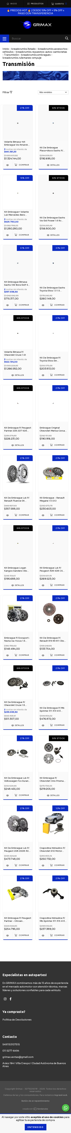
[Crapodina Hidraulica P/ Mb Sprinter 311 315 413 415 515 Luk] (43, 935)
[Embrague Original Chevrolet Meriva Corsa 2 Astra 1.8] (43, 445)
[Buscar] (67, 38)
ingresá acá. (61, 1095)
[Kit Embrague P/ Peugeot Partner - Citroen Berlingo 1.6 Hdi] (8, 935)
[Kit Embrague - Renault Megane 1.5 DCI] (43, 515)
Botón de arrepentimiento (35, 1101)
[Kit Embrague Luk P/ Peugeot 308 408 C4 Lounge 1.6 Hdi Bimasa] (43, 585)
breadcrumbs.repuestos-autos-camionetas (41, 51)
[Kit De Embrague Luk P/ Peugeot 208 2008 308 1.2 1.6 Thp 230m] (8, 865)
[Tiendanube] (35, 1109)
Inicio (5, 48)
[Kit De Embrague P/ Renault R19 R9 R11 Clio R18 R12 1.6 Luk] (43, 655)
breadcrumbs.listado (23, 48)
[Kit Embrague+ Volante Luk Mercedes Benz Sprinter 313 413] (8, 235)
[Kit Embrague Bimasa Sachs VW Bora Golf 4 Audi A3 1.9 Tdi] (8, 305)
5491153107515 (11, 1044)
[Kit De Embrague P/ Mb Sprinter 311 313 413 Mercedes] (43, 725)
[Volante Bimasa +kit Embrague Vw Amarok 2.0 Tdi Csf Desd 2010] (8, 165)
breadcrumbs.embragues (36, 54)
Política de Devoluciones (17, 1019)
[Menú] (4, 38)
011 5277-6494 (10, 1050)
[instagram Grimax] (5, 999)
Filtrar (6, 92)
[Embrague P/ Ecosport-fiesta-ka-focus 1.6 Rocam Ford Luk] (8, 655)
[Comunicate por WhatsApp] (65, 1108)
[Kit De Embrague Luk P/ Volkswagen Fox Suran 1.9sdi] (8, 795)
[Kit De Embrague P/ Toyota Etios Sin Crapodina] (43, 375)
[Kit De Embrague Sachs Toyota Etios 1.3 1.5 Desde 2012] (43, 305)
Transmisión (11, 54)
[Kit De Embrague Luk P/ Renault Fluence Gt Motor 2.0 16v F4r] (8, 515)
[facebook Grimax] (10, 999)
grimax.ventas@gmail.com (18, 1057)
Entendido (36, 1127)
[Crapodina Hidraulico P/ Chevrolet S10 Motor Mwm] (43, 865)
